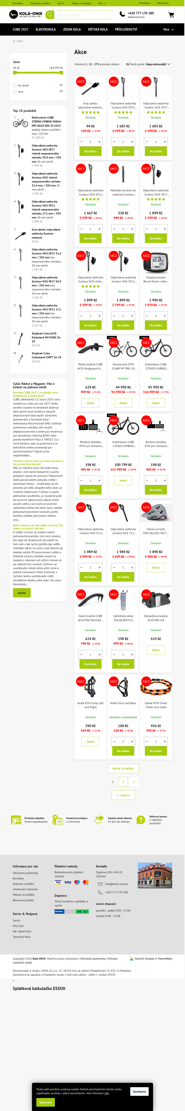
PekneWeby (165, 958)
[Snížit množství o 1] (81, 141)
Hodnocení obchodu (25, 889)
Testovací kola (21, 936)
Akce (40, 91)
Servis (61, 3)
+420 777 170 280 (141, 13)
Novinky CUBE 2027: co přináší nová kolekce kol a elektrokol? (35, 394)
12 (133, 782)
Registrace (163, 3)
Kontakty (18, 3)
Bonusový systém (23, 900)
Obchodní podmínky (25, 873)
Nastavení (45, 1102)
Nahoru (125, 795)
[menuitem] (20, 29)
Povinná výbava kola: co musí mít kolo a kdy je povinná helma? (38, 462)
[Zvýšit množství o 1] (99, 141)
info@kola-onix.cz (116, 884)
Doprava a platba (40, 3)
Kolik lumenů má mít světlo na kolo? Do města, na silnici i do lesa (38, 527)
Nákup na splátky (81, 3)
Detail (90, 403)
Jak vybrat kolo (22, 931)
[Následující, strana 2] (123, 781)
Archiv (22, 593)
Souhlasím (139, 1091)
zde (106, 1093)
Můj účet (18, 926)
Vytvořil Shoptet (144, 958)
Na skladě (40, 85)
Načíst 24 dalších (123, 768)
